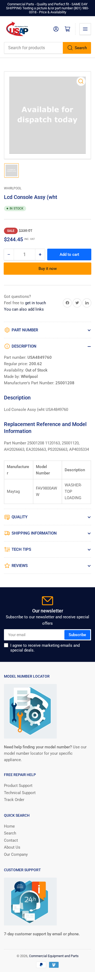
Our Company (16, 854)
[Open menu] (85, 29)
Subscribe (77, 634)
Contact (11, 840)
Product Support (18, 785)
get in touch (35, 303)
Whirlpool (12, 188)
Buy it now (48, 268)
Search (81, 47)
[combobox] (47, 48)
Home (9, 826)
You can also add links (24, 309)
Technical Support (20, 792)
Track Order (14, 799)
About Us (12, 847)
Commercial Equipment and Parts (54, 956)
